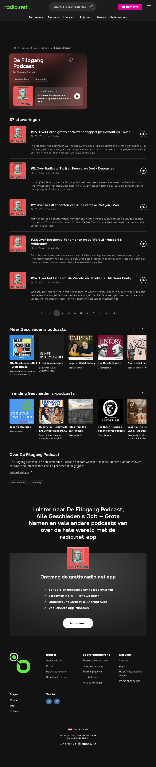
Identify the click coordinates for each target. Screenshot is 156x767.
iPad (12, 706)
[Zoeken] (92, 7)
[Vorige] (133, 328)
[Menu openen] (149, 7)
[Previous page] (50, 313)
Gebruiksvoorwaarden (95, 660)
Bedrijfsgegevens (93, 671)
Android (14, 711)
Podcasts (53, 17)
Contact (123, 660)
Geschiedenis (22, 79)
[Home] (15, 47)
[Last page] (114, 313)
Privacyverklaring (93, 666)
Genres (101, 17)
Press (49, 666)
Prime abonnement (130, 681)
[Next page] (106, 313)
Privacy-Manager (92, 682)
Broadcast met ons (57, 677)
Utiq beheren (90, 677)
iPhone (14, 700)
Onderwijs (40, 79)
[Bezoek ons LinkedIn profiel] (48, 701)
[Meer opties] (80, 60)
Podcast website (19, 472)
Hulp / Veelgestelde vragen (130, 673)
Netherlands (80, 729)
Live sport (69, 17)
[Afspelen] (77, 96)
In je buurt (86, 17)
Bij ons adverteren (56, 671)
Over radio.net (54, 660)
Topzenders (36, 17)
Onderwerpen (118, 17)
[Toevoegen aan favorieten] (71, 60)
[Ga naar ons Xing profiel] (56, 701)
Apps (122, 666)
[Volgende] (142, 328)
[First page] (42, 313)
